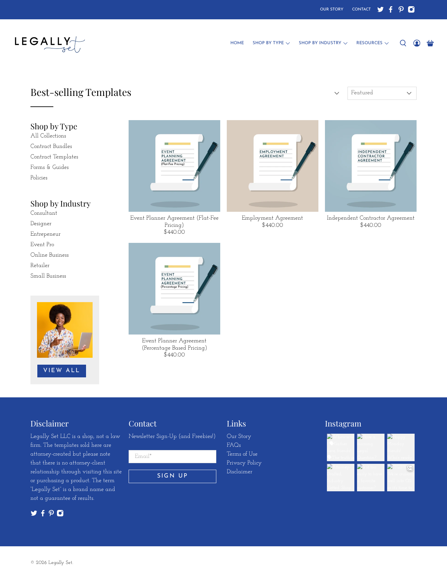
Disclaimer (239, 472)
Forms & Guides (49, 168)
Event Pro (42, 245)
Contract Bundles (51, 147)
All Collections (48, 136)
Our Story (331, 9)
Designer (40, 224)
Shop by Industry (320, 43)
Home (237, 43)
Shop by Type (268, 43)
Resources (369, 43)
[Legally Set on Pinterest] (401, 9)
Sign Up (172, 476)
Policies (38, 178)
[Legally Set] (49, 43)
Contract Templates (54, 157)
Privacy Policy (244, 463)
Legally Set (60, 562)
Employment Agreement (272, 218)
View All (61, 371)
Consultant (43, 213)
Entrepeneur (45, 234)
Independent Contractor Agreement (371, 218)
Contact (361, 9)
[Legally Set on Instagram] (411, 9)
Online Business (49, 255)
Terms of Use (242, 454)
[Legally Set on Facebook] (390, 9)
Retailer (39, 266)
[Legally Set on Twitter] (380, 9)
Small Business (48, 276)
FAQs (234, 445)
